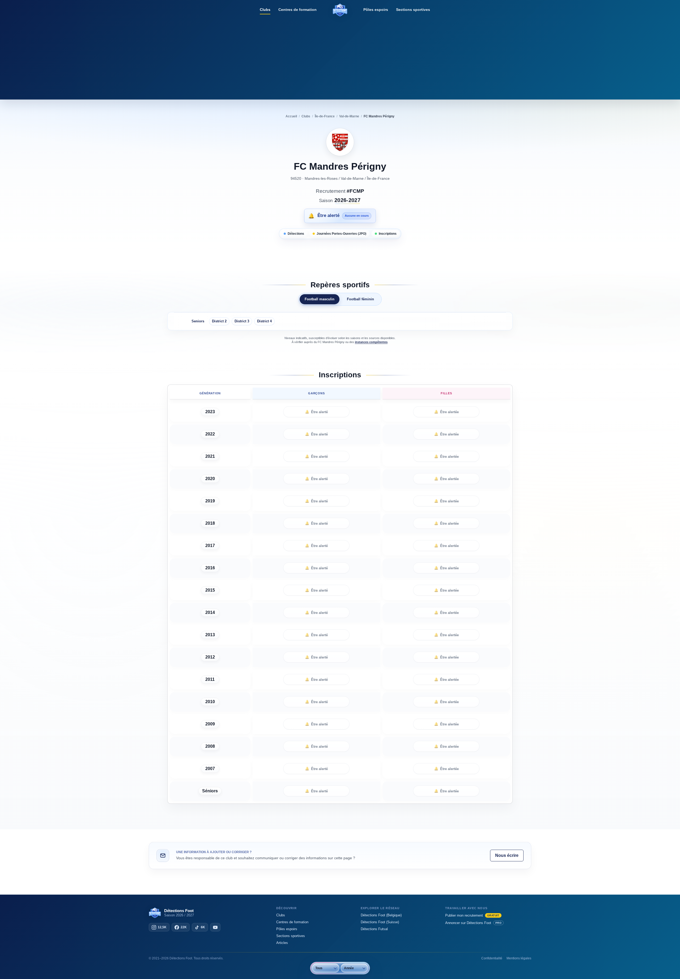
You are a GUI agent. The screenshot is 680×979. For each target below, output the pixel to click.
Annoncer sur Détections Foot (473, 923)
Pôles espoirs (375, 9)
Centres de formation (297, 9)
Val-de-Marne (352, 178)
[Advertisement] (340, 57)
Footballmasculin (319, 299)
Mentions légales (519, 958)
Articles (282, 943)
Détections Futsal (374, 929)
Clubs (265, 9)
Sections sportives (413, 9)
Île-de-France (378, 178)
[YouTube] (215, 927)
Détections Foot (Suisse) (380, 922)
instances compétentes (371, 342)
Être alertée (446, 412)
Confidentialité (491, 958)
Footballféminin (360, 299)
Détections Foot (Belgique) (381, 915)
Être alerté (316, 412)
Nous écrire (506, 855)
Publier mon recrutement (472, 915)
